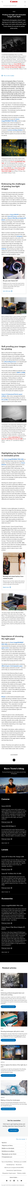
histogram (19, 236)
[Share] (14, 760)
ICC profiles (4, 400)
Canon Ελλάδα (13, 1177)
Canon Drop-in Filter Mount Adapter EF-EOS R (13, 65)
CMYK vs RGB (21, 372)
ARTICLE (3, 1062)
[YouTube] (21, 1180)
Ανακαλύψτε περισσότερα (8, 1006)
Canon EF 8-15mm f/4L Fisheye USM (12, 857)
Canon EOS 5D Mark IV (14, 437)
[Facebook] (6, 1180)
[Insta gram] (10, 1180)
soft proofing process (10, 362)
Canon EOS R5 (17, 64)
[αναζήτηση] (2, 2)
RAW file (3, 249)
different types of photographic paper (12, 666)
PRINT (14, 11)
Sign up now (13, 1130)
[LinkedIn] (14, 1180)
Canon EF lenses (12, 216)
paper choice (5, 648)
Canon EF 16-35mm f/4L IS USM (11, 874)
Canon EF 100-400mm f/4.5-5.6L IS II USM (11, 439)
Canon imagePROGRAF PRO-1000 (10, 120)
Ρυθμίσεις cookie (21, 1173)
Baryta (3, 697)
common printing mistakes (15, 130)
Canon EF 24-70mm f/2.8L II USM (12, 67)
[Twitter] (17, 1180)
